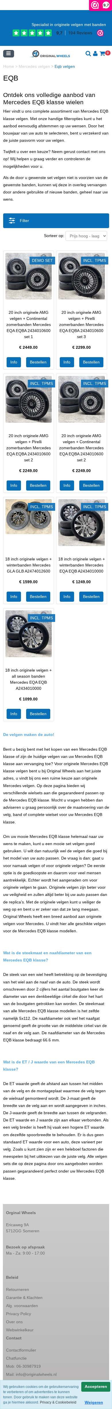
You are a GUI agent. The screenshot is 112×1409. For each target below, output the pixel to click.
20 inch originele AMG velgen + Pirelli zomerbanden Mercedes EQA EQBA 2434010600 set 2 (28, 447)
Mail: (31, 1374)
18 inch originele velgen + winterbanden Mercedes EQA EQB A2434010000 (81, 565)
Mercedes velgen (35, 66)
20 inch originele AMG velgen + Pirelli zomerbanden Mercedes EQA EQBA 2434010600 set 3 (81, 324)
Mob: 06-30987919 (23, 1366)
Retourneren (17, 1289)
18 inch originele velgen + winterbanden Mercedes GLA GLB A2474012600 (28, 565)
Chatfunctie (16, 1358)
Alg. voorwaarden (22, 1305)
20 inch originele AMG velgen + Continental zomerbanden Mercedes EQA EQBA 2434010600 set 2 (81, 447)
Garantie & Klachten (24, 1297)
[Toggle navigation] (8, 54)
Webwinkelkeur (20, 1330)
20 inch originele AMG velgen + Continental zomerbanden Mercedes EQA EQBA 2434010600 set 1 (28, 324)
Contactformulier (21, 1350)
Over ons (14, 1321)
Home (9, 66)
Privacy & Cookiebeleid (58, 1402)
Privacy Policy (18, 1313)
